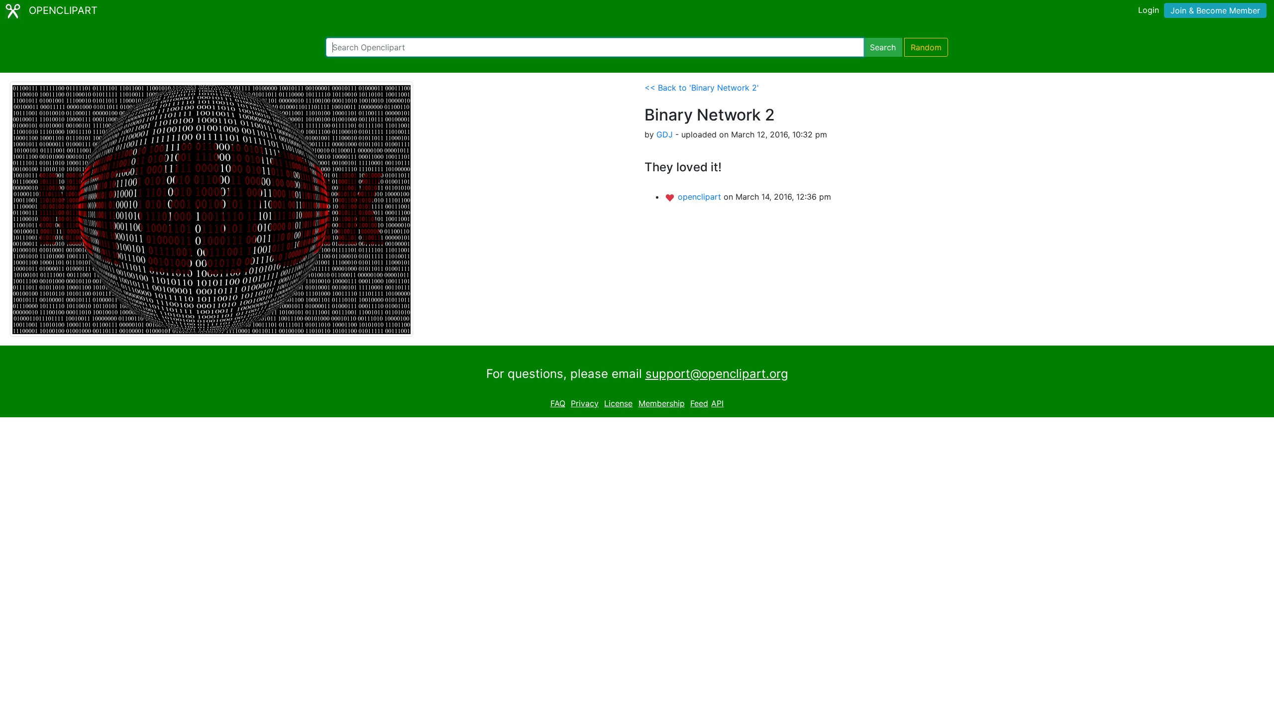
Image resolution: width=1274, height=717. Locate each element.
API (717, 403)
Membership (661, 403)
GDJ (664, 134)
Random (926, 47)
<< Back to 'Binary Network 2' (701, 88)
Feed (699, 403)
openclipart (701, 197)
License (618, 403)
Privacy (585, 403)
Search (883, 47)
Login (1148, 10)
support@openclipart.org (716, 373)
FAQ (557, 403)
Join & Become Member (1215, 10)
